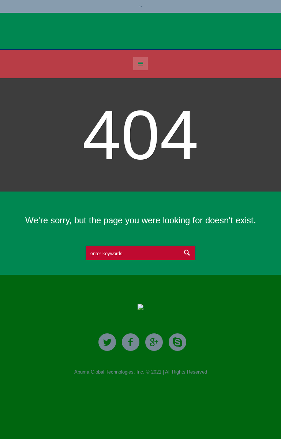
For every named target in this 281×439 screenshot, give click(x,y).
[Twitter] (107, 342)
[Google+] (154, 342)
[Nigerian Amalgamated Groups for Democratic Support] (140, 307)
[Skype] (177, 342)
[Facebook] (130, 342)
